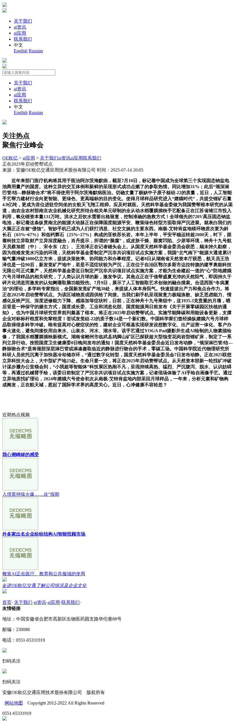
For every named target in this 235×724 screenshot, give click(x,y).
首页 (6, 602)
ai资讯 (20, 27)
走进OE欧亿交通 (44, 585)
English (21, 50)
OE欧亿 (10, 158)
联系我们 (23, 39)
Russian (36, 50)
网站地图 (14, 703)
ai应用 (20, 33)
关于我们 (23, 21)
